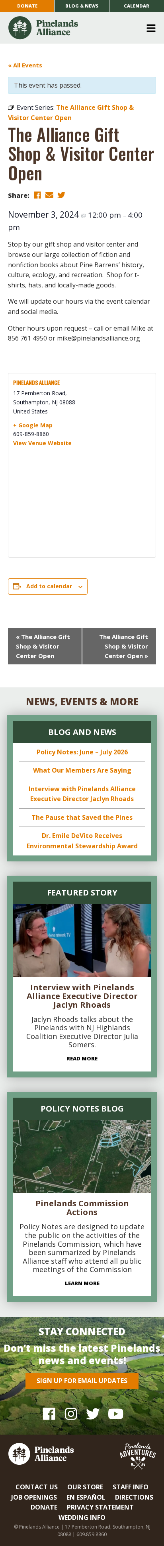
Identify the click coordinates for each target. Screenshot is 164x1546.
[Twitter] (93, 1413)
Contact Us (37, 1487)
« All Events (25, 65)
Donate (27, 6)
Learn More (82, 1283)
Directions (134, 1497)
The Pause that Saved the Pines (82, 817)
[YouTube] (115, 1413)
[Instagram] (71, 1413)
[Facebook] (49, 1413)
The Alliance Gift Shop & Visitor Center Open (43, 646)
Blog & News (81, 6)
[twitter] (61, 194)
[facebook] (37, 194)
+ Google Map (33, 425)
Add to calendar (49, 586)
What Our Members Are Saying (82, 770)
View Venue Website (42, 443)
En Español (85, 1497)
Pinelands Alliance (36, 382)
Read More (82, 1058)
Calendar (136, 6)
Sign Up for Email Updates (82, 1380)
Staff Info (130, 1487)
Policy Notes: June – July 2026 (82, 752)
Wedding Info (82, 1517)
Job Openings (34, 1497)
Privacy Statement (100, 1507)
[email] (49, 194)
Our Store (85, 1487)
